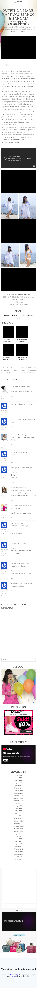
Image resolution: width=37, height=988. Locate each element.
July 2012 (18, 836)
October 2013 (18, 798)
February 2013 (18, 818)
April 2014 (18, 783)
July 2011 (18, 859)
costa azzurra (9, 29)
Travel (33, 27)
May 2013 (18, 811)
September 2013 (19, 800)
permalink (23, 31)
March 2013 (18, 816)
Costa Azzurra (25, 27)
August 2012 (18, 834)
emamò (24, 29)
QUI (13, 99)
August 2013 (18, 803)
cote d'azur (17, 29)
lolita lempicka (31, 29)
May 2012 (18, 841)
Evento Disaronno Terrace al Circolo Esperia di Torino (28, 370)
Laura (12, 27)
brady (26, 604)
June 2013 (18, 808)
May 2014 (18, 780)
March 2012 (18, 846)
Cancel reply (7, 608)
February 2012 (18, 849)
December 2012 (18, 823)
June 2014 (18, 778)
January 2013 (18, 821)
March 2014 (18, 785)
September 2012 (19, 831)
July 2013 (18, 806)
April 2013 (18, 813)
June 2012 (18, 839)
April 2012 (18, 844)
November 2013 (19, 795)
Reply (12, 396)
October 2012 (18, 828)
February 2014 (18, 788)
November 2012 (19, 826)
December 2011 (18, 854)
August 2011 (18, 856)
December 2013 (18, 793)
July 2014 (18, 775)
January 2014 (18, 790)
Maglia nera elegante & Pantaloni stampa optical (9, 370)
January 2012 (18, 851)
